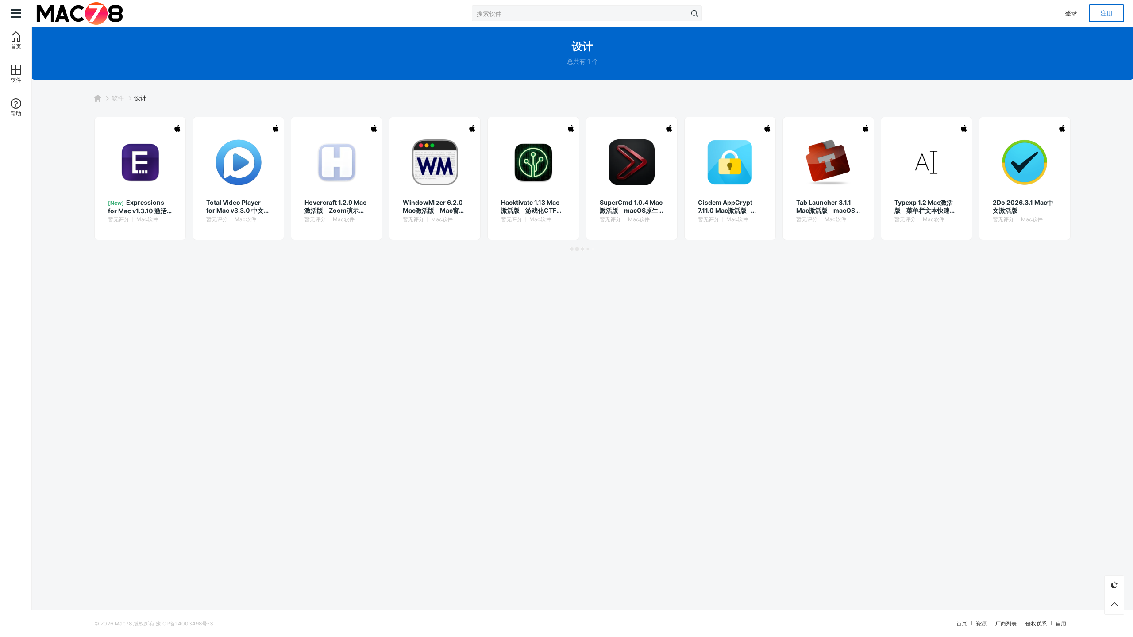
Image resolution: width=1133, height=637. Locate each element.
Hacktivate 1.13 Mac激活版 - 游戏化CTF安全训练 (532, 207)
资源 (981, 623)
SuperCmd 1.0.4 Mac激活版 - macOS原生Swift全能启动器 (631, 207)
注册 (1106, 13)
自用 (1061, 623)
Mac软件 (147, 219)
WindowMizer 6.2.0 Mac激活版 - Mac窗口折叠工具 (434, 207)
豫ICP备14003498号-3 (184, 623)
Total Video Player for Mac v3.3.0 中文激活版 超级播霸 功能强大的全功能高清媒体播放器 (238, 207)
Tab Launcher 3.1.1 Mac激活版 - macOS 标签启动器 (825, 207)
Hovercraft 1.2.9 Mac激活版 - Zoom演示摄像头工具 (335, 207)
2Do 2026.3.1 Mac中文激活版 (1023, 206)
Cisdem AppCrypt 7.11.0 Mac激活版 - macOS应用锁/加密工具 (728, 207)
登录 (1071, 13)
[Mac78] (79, 13)
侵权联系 (1036, 623)
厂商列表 (1006, 623)
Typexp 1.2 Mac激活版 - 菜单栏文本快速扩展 (925, 207)
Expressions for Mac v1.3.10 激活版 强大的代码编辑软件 (139, 207)
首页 (961, 623)
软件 (118, 98)
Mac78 (123, 623)
